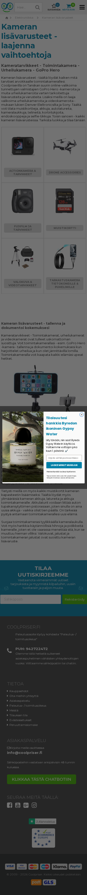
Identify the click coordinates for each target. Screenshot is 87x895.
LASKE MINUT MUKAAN (64, 465)
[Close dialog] (82, 415)
